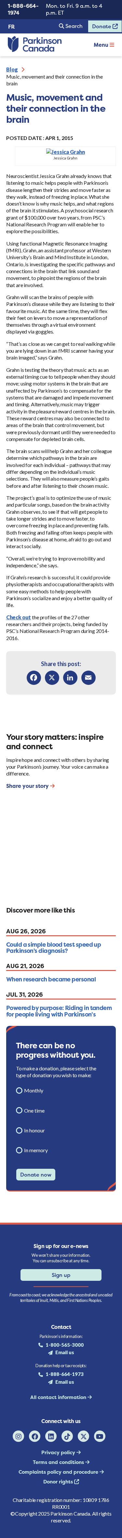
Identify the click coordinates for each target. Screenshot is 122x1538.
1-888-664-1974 (23, 9)
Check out (18, 617)
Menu (102, 44)
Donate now (35, 1174)
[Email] (88, 678)
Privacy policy (58, 1452)
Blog (12, 69)
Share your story (28, 785)
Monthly (33, 1090)
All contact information (59, 1397)
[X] (52, 678)
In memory (36, 1150)
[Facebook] (33, 678)
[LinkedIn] (70, 678)
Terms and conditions (59, 1462)
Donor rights (58, 1481)
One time (34, 1110)
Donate (100, 27)
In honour (34, 1130)
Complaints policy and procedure (59, 1472)
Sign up (61, 1275)
